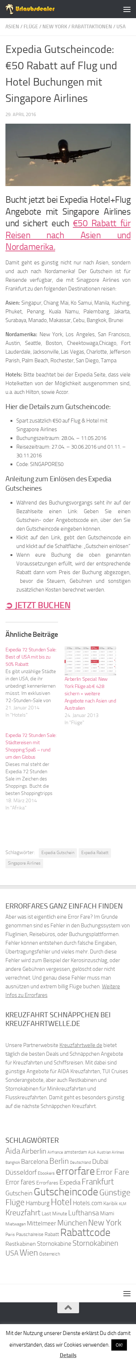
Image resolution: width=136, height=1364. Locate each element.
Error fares (20, 1182)
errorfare (75, 1171)
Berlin (59, 1161)
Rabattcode (85, 1232)
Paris (10, 1234)
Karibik (110, 1203)
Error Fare (112, 1172)
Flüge (31, 27)
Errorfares (47, 1183)
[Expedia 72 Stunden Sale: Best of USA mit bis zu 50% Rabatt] (35, 682)
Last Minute (54, 1214)
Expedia (70, 1182)
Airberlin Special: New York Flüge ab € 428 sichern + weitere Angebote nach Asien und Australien (90, 693)
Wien (29, 1252)
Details (68, 1355)
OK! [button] (119, 1345)
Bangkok (12, 1162)
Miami (107, 1213)
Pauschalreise (30, 1234)
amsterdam (75, 1152)
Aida (12, 1151)
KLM (122, 1204)
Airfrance (55, 1152)
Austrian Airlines (110, 1152)
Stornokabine (54, 1243)
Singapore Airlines (24, 863)
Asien (12, 27)
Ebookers (46, 1173)
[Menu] (127, 9)
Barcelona (34, 1162)
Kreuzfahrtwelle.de (80, 1045)
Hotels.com (87, 1203)
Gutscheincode (66, 1192)
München (72, 1222)
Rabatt (52, 1234)
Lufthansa (83, 1212)
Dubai (100, 1161)
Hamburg (38, 1203)
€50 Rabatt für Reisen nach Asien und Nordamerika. (68, 235)
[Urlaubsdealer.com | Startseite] (38, 9)
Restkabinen (20, 1243)
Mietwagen (15, 1224)
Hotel (61, 1202)
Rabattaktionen (91, 27)
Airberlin (33, 1151)
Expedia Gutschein (57, 852)
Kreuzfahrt (23, 1212)
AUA (92, 1152)
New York (54, 27)
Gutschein (19, 1193)
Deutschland (80, 1162)
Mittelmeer (41, 1223)
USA (120, 27)
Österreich (49, 1254)
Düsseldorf (21, 1172)
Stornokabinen (95, 1243)
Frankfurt (98, 1182)
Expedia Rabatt (94, 852)
